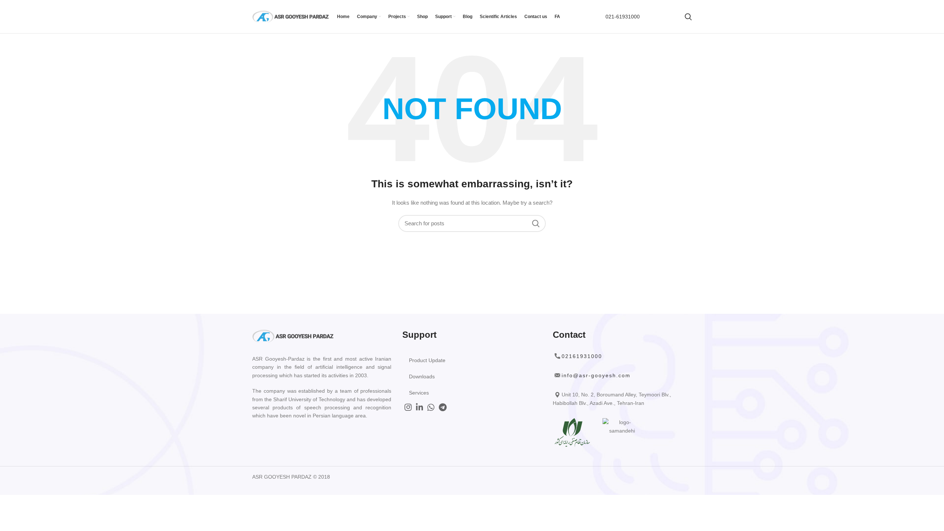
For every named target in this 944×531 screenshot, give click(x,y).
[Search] (688, 16)
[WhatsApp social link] (431, 407)
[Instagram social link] (408, 407)
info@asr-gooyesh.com (596, 375)
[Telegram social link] (443, 407)
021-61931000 (622, 17)
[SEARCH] (536, 223)
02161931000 (582, 356)
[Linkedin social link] (419, 407)
